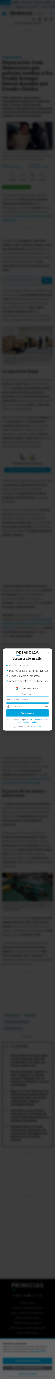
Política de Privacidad (37, 720)
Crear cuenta (27, 713)
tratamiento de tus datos (27, 722)
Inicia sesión (36, 727)
